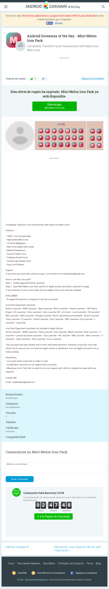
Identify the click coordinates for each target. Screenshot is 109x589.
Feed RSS (22, 573)
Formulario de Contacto (71, 563)
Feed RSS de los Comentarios (51, 573)
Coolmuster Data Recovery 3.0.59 (43, 493)
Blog (98, 563)
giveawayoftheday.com (38, 580)
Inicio (11, 563)
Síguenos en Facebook (86, 573)
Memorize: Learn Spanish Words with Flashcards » (77, 548)
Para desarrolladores (28, 563)
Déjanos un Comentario (93, 78)
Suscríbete (49, 563)
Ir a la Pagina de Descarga (53, 516)
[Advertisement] (66, 66)
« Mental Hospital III (16, 547)
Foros (90, 563)
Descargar (55, 106)
